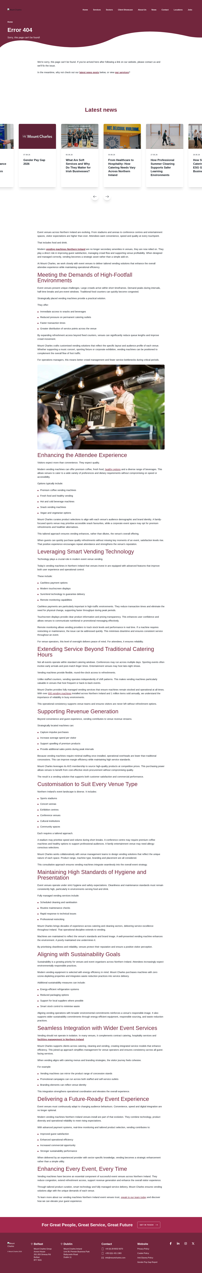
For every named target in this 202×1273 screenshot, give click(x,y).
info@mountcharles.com (115, 1258)
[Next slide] (107, 196)
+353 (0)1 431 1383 (113, 1253)
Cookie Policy (143, 1253)
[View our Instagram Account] (185, 1243)
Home (85, 10)
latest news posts (89, 72)
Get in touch (147, 1225)
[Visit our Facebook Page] (170, 1243)
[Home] (26, 9)
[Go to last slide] (95, 196)
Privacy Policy (143, 1249)
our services (122, 72)
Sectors (109, 10)
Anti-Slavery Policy (145, 1258)
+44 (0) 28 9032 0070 (114, 1249)
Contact (165, 10)
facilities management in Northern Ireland (60, 1039)
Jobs (190, 10)
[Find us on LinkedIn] (178, 1243)
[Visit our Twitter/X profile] (193, 1243)
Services (97, 10)
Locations (178, 10)
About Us (142, 10)
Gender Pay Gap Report (147, 1262)
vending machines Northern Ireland (65, 249)
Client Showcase (125, 10)
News (154, 10)
